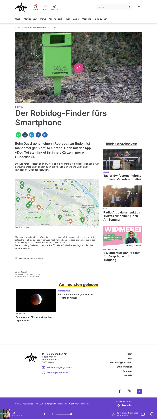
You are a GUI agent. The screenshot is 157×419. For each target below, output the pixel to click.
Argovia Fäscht (56, 19)
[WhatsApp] (18, 135)
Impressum (62, 404)
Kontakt (128, 375)
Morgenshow (30, 19)
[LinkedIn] (45, 135)
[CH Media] (124, 404)
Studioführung (124, 366)
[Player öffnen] (152, 414)
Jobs (129, 358)
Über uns (86, 19)
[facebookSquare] (119, 391)
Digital (24, 27)
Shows (42, 19)
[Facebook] (38, 135)
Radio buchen (100, 19)
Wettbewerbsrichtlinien (79, 404)
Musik (18, 19)
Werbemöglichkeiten (121, 362)
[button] (54, 7)
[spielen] (44, 414)
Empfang (127, 371)
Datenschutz (50, 404)
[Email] (31, 135)
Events (76, 19)
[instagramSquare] (128, 391)
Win (68, 19)
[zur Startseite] (21, 7)
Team (129, 354)
